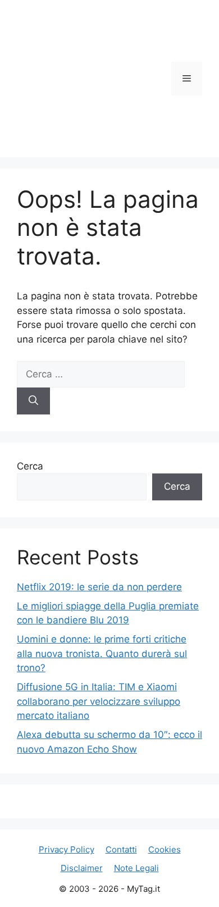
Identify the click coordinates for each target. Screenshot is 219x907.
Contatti (121, 849)
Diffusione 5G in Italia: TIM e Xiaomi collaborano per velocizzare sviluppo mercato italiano (98, 701)
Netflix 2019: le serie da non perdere (99, 586)
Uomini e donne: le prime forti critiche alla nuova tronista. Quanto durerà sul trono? (102, 653)
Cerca (30, 466)
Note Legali (136, 868)
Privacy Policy (66, 849)
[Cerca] (33, 401)
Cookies (164, 849)
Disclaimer (82, 868)
